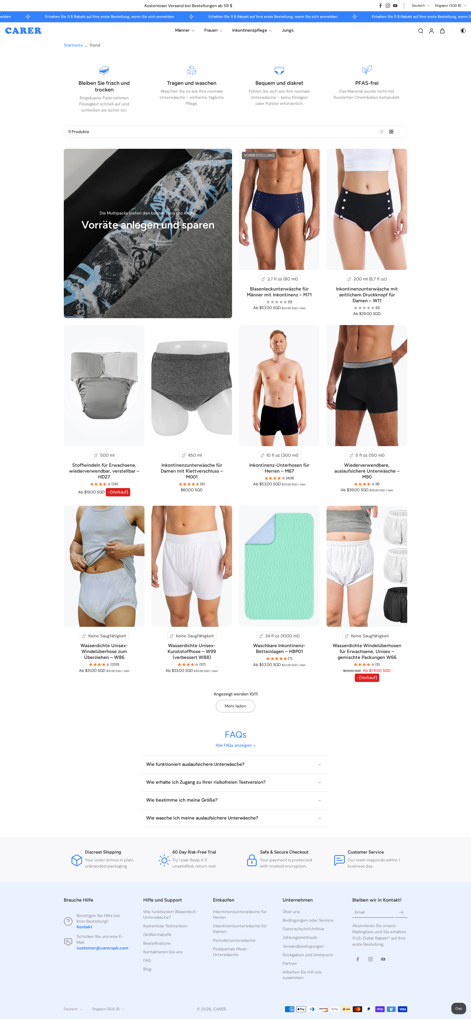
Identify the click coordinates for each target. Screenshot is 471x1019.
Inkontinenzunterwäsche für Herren (240, 914)
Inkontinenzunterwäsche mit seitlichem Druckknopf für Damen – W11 (367, 294)
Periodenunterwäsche (234, 940)
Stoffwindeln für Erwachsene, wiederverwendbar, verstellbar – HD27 (104, 471)
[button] (96, 900)
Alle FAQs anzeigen (234, 745)
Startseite (73, 45)
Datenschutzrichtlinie (303, 929)
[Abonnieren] (401, 912)
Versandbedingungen (303, 946)
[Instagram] (388, 6)
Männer (182, 30)
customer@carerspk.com (102, 948)
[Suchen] (420, 31)
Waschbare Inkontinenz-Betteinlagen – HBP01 (279, 648)
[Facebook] (380, 6)
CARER (219, 1009)
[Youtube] (395, 6)
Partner (290, 963)
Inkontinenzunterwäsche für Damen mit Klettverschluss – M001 (192, 471)
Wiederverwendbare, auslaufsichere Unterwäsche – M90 (367, 471)
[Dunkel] (459, 31)
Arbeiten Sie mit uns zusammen (302, 974)
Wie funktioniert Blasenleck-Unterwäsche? (170, 914)
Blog (147, 969)
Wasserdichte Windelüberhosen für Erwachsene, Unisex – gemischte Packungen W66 (367, 651)
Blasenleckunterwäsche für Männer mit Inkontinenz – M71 (279, 292)
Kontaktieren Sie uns (163, 952)
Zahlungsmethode (300, 937)
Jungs (288, 30)
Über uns (291, 911)
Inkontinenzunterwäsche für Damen (240, 928)
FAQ (147, 960)
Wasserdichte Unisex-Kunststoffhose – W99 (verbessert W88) (192, 651)
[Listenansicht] (381, 132)
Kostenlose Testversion (165, 926)
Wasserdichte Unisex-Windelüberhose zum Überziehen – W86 (104, 651)
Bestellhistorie (157, 943)
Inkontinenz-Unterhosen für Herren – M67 (279, 468)
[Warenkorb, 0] (442, 30)
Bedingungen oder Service (308, 920)
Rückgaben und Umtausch (308, 954)
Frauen (211, 30)
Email (360, 912)
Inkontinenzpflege (249, 30)
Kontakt (84, 927)
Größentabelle (157, 934)
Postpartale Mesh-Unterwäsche (231, 951)
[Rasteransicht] (391, 132)
